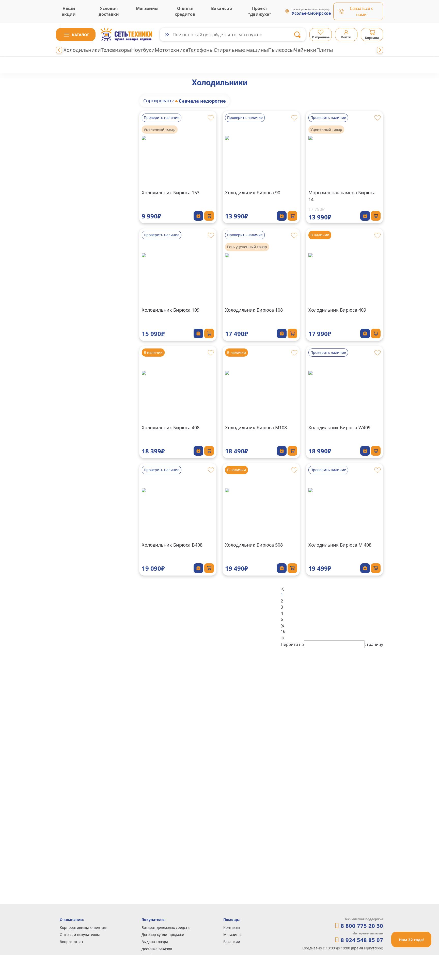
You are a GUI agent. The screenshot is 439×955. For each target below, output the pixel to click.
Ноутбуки (143, 49)
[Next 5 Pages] (332, 625)
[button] (76, 34)
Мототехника (171, 49)
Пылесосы (281, 49)
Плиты (324, 49)
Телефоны (201, 49)
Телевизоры (116, 49)
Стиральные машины (241, 49)
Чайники (305, 49)
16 (283, 631)
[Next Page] (332, 637)
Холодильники (82, 49)
